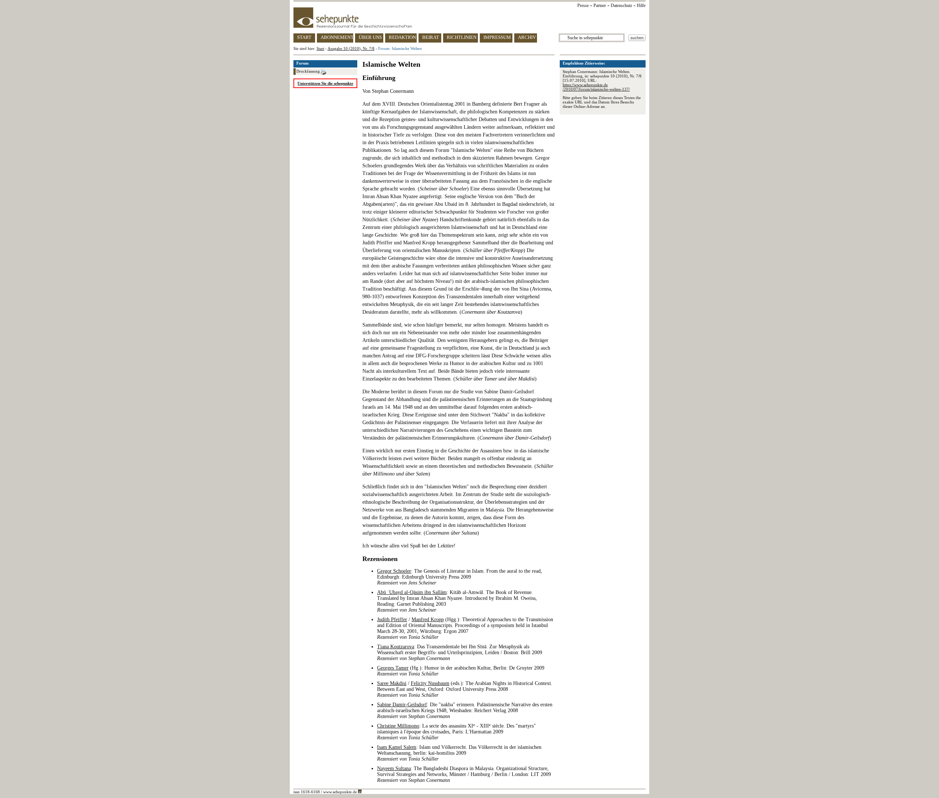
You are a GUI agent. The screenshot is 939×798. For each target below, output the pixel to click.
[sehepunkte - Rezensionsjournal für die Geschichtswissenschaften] (469, 17)
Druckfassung (308, 71)
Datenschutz (621, 5)
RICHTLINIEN (461, 37)
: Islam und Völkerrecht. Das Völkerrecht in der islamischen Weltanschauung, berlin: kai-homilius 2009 (459, 753)
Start (320, 48)
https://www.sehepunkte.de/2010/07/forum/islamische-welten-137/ (596, 87)
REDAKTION (402, 37)
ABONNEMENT (337, 37)
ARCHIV (527, 37)
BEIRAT (430, 37)
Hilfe (641, 5)
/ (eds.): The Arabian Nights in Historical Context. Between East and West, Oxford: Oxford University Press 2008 (464, 689)
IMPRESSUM (497, 37)
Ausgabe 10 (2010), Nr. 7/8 (351, 48)
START (304, 37)
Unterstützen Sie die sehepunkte (325, 83)
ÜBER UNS (370, 37)
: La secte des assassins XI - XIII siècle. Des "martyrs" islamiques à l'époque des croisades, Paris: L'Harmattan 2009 (456, 731)
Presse (583, 5)
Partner (599, 5)
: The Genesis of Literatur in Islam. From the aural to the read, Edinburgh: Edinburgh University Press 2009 (459, 577)
